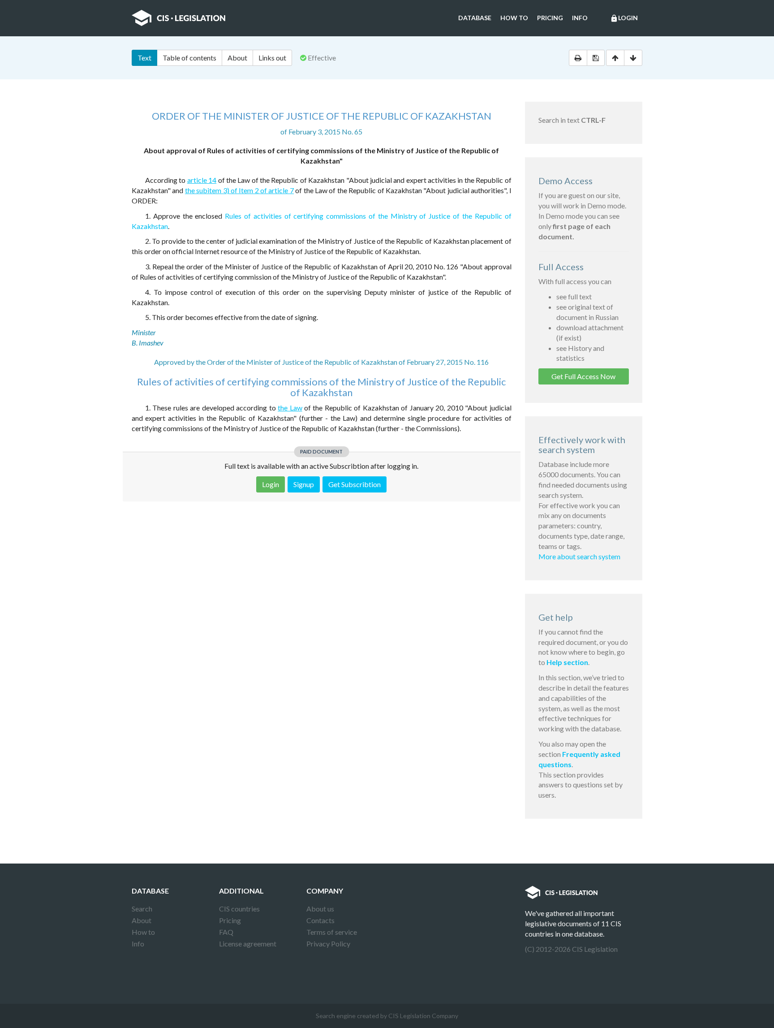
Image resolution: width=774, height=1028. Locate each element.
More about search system (579, 556)
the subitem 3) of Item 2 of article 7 (239, 190)
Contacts (320, 920)
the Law (290, 407)
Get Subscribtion (354, 484)
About (237, 57)
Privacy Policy (328, 943)
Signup (303, 484)
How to (514, 18)
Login (624, 18)
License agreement (247, 943)
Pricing (550, 18)
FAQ (226, 932)
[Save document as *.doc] (596, 58)
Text (144, 57)
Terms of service (331, 932)
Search (142, 908)
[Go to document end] (633, 58)
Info (580, 18)
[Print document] (578, 58)
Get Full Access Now (583, 376)
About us (320, 908)
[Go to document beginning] (615, 58)
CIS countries (239, 908)
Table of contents (189, 57)
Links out (272, 57)
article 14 (201, 180)
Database (474, 18)
